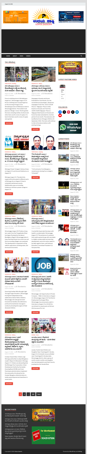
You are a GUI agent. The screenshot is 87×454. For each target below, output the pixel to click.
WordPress (72, 451)
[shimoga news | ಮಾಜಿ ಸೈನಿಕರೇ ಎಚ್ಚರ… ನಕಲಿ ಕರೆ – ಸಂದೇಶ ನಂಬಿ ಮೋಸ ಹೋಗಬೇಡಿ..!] (63, 225)
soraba (33, 335)
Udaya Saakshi (18, 451)
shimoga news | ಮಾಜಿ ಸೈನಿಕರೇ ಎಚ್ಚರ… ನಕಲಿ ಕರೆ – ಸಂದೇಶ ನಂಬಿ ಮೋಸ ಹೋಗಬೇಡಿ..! (76, 228)
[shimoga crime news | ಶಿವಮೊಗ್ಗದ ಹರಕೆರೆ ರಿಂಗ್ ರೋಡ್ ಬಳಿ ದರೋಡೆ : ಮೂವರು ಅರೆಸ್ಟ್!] (63, 155)
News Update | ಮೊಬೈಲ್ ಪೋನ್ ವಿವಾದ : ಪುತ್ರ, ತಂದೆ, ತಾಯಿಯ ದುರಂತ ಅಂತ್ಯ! (75, 199)
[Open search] (81, 56)
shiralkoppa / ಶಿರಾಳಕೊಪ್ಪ (10, 83)
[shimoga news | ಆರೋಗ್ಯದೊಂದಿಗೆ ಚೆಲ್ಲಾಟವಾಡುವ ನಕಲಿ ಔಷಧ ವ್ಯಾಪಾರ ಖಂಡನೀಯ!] (44, 206)
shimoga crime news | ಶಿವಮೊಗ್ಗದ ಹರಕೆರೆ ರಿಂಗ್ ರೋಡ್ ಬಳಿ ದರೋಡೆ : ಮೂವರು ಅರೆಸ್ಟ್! (75, 158)
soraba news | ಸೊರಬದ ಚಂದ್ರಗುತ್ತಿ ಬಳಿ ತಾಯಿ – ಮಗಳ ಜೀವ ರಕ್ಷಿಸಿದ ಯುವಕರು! (43, 339)
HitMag (80, 451)
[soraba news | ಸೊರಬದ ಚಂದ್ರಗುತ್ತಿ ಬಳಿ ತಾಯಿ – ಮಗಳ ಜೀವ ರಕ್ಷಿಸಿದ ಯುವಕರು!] (44, 325)
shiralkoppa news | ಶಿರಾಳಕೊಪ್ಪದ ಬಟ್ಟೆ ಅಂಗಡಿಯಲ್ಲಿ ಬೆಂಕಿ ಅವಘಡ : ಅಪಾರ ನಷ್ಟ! (15, 88)
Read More (8, 123)
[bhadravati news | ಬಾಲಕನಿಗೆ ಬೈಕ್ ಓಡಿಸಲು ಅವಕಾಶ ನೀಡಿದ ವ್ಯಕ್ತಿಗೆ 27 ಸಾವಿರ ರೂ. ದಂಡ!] (63, 268)
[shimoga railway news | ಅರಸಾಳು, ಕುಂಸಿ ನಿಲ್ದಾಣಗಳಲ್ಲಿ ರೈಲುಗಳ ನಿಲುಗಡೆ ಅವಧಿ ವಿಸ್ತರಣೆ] (44, 74)
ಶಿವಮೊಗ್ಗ (40, 83)
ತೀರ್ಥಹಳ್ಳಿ (41, 151)
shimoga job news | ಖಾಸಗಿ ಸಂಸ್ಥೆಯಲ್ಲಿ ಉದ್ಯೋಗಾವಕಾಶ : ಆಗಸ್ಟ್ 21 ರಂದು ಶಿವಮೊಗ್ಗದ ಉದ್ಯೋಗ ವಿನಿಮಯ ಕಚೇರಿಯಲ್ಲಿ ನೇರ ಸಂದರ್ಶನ (42, 281)
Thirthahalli (35, 151)
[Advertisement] (43, 41)
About (15, 56)
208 (33, 394)
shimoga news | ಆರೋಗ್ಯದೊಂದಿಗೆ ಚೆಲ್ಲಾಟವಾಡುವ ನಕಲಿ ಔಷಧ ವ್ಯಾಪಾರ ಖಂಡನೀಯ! (43, 220)
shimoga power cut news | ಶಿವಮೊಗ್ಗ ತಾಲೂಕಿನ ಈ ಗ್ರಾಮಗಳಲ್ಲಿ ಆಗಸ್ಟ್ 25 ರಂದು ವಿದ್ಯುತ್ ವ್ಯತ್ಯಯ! (76, 185)
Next (38, 394)
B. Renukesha (21, 93)
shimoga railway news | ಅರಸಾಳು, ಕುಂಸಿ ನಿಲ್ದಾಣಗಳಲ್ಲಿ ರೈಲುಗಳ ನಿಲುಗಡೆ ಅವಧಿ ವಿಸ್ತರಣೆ (42, 88)
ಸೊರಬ (37, 335)
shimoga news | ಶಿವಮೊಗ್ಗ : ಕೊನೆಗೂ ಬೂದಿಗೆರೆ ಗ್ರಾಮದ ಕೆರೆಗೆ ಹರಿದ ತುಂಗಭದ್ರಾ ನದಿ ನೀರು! (15, 220)
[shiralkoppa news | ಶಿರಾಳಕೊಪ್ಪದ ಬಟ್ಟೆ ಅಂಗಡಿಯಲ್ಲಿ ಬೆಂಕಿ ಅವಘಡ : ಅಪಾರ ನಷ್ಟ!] (17, 74)
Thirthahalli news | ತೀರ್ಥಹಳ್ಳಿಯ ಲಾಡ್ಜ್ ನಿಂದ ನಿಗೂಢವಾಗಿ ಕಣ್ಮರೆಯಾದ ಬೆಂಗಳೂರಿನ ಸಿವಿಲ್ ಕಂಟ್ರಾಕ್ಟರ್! (75, 243)
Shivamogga (35, 83)
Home (8, 56)
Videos (28, 56)
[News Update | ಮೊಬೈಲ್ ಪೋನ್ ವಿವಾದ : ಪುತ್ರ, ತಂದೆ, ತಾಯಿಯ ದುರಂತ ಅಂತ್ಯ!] (63, 196)
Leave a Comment (9, 95)
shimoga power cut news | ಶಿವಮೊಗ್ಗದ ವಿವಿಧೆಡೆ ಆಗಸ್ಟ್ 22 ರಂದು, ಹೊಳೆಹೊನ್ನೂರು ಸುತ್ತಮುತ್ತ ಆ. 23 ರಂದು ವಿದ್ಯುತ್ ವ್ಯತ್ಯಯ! (76, 214)
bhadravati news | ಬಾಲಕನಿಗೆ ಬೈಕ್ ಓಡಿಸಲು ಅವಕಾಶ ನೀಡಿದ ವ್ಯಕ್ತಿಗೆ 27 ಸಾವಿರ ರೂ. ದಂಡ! (76, 271)
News (21, 56)
